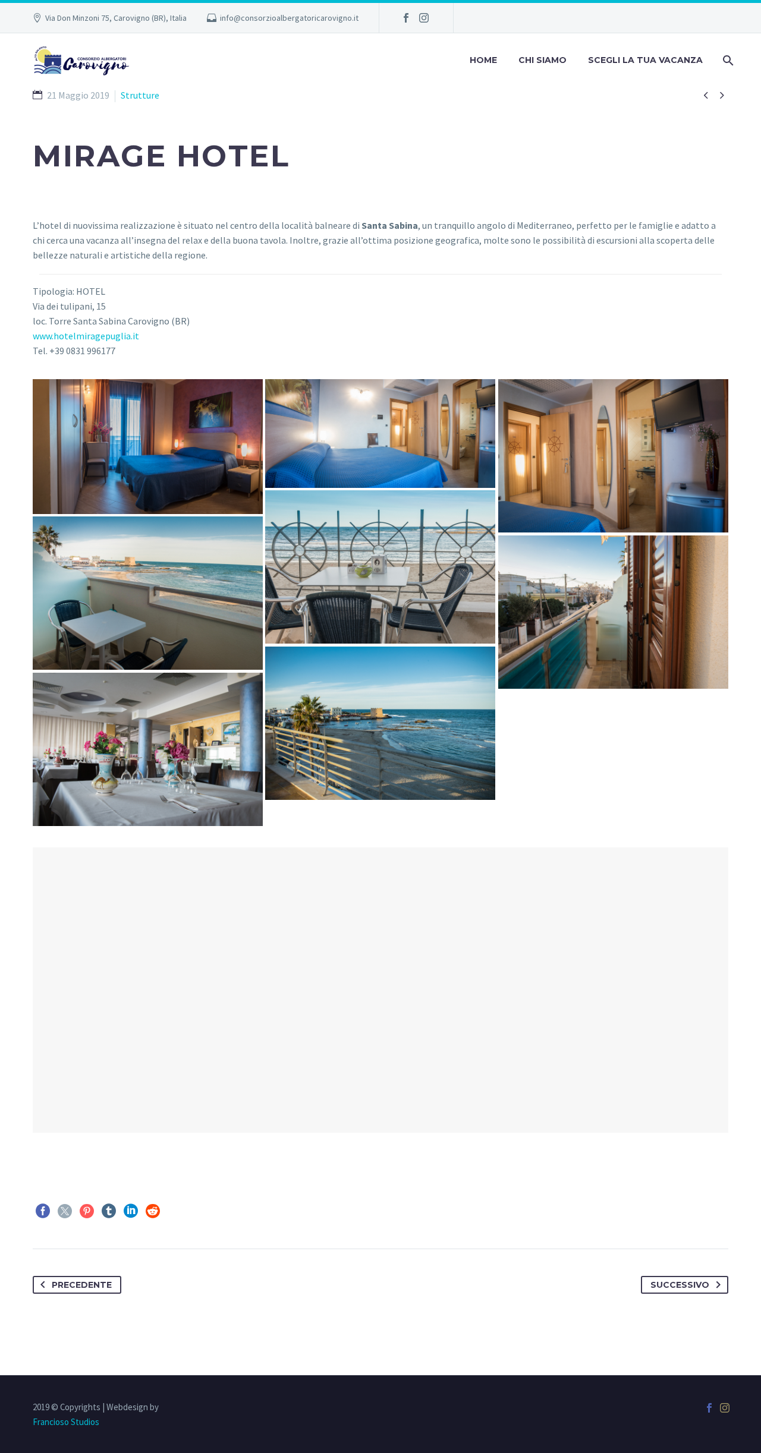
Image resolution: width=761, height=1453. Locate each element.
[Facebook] (406, 18)
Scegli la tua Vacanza (645, 60)
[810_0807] (613, 612)
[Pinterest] (87, 1211)
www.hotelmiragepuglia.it (86, 336)
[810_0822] (148, 749)
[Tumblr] (109, 1211)
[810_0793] (613, 455)
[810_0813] (380, 723)
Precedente (82, 1284)
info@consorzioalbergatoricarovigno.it (289, 17)
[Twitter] (65, 1211)
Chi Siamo (542, 60)
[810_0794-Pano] (380, 433)
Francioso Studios (66, 1421)
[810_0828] (380, 567)
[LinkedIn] (131, 1211)
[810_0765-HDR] (148, 593)
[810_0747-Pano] (148, 446)
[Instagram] (424, 18)
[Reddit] (153, 1211)
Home (483, 60)
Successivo (679, 1284)
